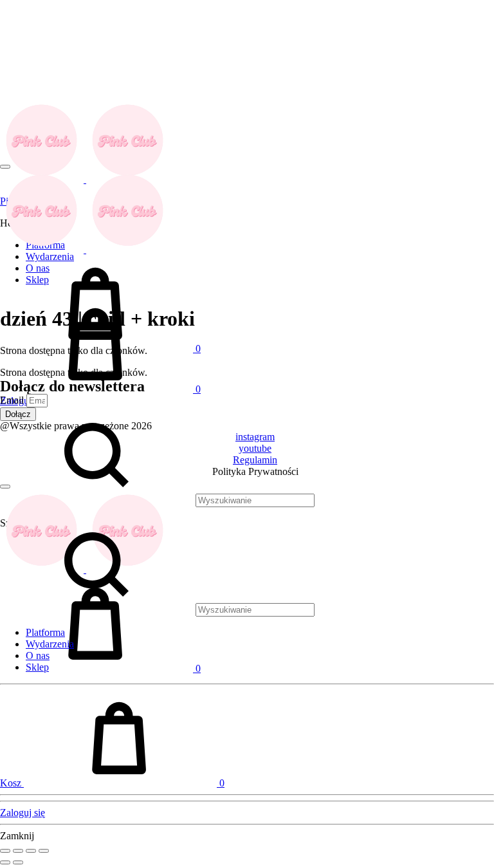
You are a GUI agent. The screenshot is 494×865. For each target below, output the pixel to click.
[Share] (18, 851)
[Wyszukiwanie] (157, 609)
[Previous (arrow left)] (5, 862)
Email (13, 400)
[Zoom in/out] (44, 851)
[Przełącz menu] (5, 167)
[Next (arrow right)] (18, 862)
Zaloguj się (22, 812)
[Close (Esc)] (5, 851)
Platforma (45, 632)
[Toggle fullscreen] (31, 851)
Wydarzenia (50, 643)
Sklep (37, 667)
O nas (38, 655)
